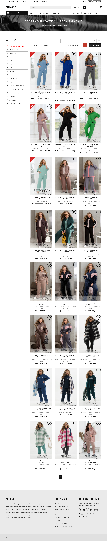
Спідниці (12, 64)
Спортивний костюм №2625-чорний (65, 303)
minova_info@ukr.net (41, 1)
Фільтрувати (95, 45)
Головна (32, 13)
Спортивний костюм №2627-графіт (90, 198)
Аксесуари (12, 100)
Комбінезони (13, 78)
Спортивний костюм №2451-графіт (90, 92)
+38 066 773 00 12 (26, 1)
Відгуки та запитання (91, 13)
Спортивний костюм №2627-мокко (65, 198)
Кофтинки (12, 75)
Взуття (11, 60)
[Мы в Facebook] (80, 509)
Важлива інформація (62, 506)
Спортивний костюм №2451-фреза (41, 145)
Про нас (57, 503)
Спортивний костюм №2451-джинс (41, 92)
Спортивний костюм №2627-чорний (90, 250)
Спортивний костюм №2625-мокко (41, 303)
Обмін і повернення (62, 509)
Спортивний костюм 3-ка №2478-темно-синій (65, 409)
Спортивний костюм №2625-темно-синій (90, 303)
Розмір (46, 45)
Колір (57, 45)
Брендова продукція (16, 89)
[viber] (97, 509)
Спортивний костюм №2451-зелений (90, 145)
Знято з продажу (15, 104)
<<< (57, 477)
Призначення (72, 45)
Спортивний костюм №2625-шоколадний (41, 356)
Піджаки (12, 71)
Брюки (11, 82)
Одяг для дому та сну (16, 86)
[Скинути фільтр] (85, 45)
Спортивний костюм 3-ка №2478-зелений (90, 409)
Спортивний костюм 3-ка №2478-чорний (90, 356)
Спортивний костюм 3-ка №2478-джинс (41, 409)
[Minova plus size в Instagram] (84, 509)
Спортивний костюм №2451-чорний (65, 145)
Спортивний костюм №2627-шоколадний (41, 250)
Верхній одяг (13, 53)
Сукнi (11, 68)
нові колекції (13, 50)
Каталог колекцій (61, 515)
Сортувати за (36, 41)
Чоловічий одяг (14, 93)
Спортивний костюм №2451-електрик (65, 92)
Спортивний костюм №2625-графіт (65, 356)
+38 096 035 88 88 (12, 1)
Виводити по (52, 41)
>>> (74, 477)
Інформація (44, 13)
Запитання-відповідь (62, 518)
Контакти (75, 13)
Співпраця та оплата (60, 13)
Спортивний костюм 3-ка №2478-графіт (65, 461)
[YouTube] (91, 509)
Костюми (12, 57)
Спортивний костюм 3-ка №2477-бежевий (90, 461)
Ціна (33, 45)
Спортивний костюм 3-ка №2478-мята (41, 461)
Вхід (85, 1)
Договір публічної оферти (64, 526)
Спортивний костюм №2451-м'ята (41, 198)
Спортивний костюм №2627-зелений (65, 250)
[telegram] (94, 509)
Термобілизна (14, 96)
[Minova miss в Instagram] (87, 509)
